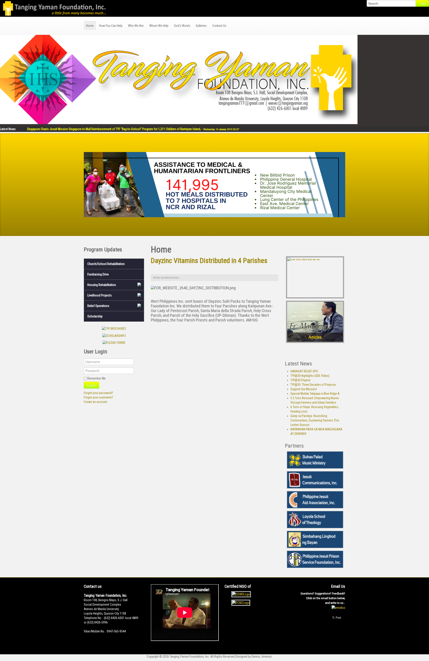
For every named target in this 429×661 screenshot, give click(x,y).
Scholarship (95, 316)
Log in (91, 385)
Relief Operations (98, 306)
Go (423, 3)
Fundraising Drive (98, 274)
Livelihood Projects (99, 295)
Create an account (95, 402)
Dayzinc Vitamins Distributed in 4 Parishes (209, 260)
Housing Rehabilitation (101, 285)
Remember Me (96, 378)
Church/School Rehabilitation (106, 264)
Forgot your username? (98, 397)
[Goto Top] (344, 632)
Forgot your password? (98, 393)
